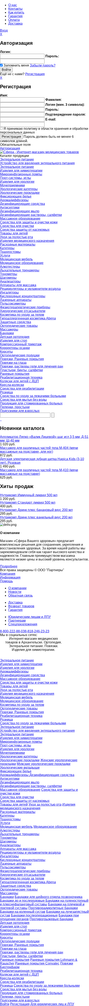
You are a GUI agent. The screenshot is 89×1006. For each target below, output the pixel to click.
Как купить (16, 12)
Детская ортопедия (14, 337)
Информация (10, 577)
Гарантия (15, 16)
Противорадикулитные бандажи (53, 908)
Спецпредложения (22, 624)
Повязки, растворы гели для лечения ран (31, 366)
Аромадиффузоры (14, 200)
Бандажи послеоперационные (34, 915)
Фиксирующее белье (15, 196)
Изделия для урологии (17, 181)
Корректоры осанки (15, 348)
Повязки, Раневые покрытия (22, 359)
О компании (17, 588)
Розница (6, 392)
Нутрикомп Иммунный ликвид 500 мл (28, 495)
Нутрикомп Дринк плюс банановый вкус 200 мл (36, 510)
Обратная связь (20, 595)
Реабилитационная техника (21, 377)
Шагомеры (8, 277)
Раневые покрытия (14, 374)
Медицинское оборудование (21, 263)
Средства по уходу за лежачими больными (33, 396)
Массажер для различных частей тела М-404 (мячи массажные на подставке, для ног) (39, 449)
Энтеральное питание (17, 159)
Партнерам (17, 620)
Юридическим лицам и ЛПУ (29, 617)
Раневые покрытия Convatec (37, 963)
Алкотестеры (10, 266)
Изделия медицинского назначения (27, 240)
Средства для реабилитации (22, 388)
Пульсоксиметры (13, 303)
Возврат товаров (21, 606)
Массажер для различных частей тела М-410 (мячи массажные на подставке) (39, 471)
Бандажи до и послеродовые (23, 900)
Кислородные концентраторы (22, 296)
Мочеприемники (12, 185)
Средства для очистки (17, 226)
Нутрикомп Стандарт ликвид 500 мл (27, 502)
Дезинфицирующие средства (22, 204)
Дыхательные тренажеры (19, 270)
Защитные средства (15, 322)
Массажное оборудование (20, 218)
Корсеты (6, 351)
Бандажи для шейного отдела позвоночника (48, 897)
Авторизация (10, 148)
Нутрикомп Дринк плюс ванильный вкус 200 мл (36, 517)
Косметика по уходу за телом (22, 314)
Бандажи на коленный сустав (22, 911)
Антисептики (9, 207)
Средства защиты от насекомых (24, 229)
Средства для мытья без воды (23, 399)
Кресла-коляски (12, 385)
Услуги (5, 255)
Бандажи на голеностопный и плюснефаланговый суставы (44, 902)
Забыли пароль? (42, 65)
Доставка (15, 23)
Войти (4, 1004)
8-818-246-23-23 (37, 631)
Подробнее (8, 566)
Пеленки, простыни (15, 407)
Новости (14, 592)
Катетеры (7, 248)
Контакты (15, 8)
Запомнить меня (16, 65)
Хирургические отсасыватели (22, 311)
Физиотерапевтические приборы (25, 307)
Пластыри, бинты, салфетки (21, 370)
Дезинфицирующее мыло (19, 211)
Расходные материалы (17, 244)
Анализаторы (10, 281)
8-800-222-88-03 (12, 631)
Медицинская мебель (16, 259)
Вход (4, 30)
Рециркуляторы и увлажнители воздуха (30, 289)
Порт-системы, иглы (15, 178)
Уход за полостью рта (16, 237)
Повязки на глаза (13, 362)
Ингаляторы (9, 292)
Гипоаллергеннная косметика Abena (28, 318)
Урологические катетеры (19, 189)
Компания (7, 573)
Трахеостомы (10, 252)
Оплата (14, 20)
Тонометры (8, 274)
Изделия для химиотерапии (21, 170)
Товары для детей (14, 233)
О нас (12, 5)
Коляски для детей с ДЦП (19, 381)
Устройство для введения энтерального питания (37, 163)
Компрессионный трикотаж (21, 344)
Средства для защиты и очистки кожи (29, 222)
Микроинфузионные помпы (21, 174)
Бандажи (7, 333)
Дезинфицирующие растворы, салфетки (31, 215)
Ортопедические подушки (20, 355)
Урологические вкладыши (20, 767)
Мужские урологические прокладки (43, 764)
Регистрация (35, 74)
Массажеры (9, 329)
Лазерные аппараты (15, 300)
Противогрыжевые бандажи (51, 919)
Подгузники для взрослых (20, 410)
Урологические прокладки (20, 192)
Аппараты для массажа (18, 285)
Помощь (6, 581)
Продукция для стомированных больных (31, 403)
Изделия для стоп (13, 340)
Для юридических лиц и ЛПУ (52, 1004)
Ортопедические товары (19, 325)
